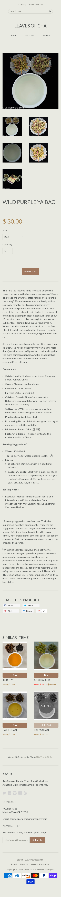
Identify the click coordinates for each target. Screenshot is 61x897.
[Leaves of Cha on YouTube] (20, 793)
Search (14, 864)
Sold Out (46, 725)
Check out (38, 4)
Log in (20, 859)
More (46, 35)
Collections (20, 757)
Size (5, 231)
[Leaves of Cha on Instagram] (15, 793)
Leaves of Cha (30, 25)
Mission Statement (39, 864)
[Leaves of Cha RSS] (25, 793)
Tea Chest (30, 35)
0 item (25, 4)
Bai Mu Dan (41, 729)
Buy (15, 675)
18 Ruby (8, 679)
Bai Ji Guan (10, 729)
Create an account (34, 859)
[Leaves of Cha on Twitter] (4, 793)
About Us (23, 864)
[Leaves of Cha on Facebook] (10, 793)
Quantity (7, 245)
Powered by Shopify (45, 869)
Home (14, 35)
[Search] (50, 11)
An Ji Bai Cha (42, 679)
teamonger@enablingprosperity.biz (28, 818)
